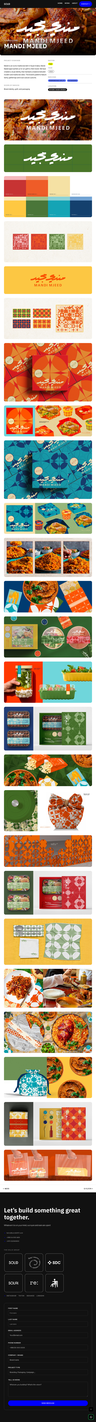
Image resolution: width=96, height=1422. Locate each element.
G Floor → (88, 1189)
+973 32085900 (13, 1241)
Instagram (11, 1296)
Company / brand (15, 1355)
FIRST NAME (13, 1308)
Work (67, 3)
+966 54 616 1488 (13, 1237)
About (75, 3)
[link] (34, 1262)
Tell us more (14, 1380)
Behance (30, 1296)
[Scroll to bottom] (91, 1409)
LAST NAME (12, 1319)
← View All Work (11, 40)
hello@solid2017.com (15, 1233)
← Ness (6, 1189)
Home (60, 3)
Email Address (14, 1330)
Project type (14, 1367)
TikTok (21, 1296)
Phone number (14, 1343)
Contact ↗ (85, 4)
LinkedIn (40, 1296)
